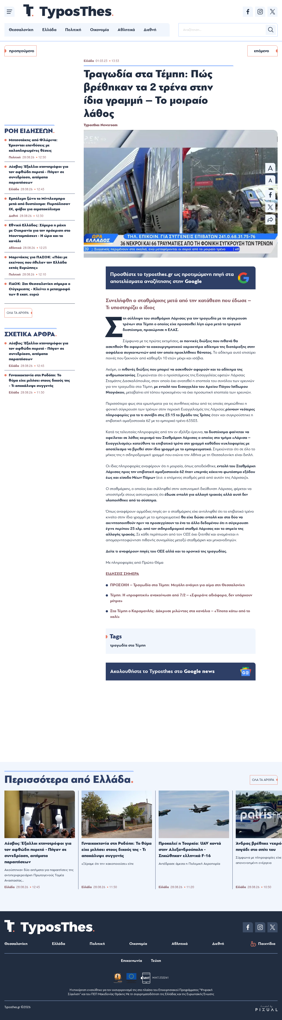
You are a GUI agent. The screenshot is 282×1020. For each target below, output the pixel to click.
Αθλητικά (126, 30)
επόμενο (261, 51)
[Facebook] (248, 12)
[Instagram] (260, 12)
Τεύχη (156, 960)
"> (172, 278)
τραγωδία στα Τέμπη (128, 645)
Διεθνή (150, 30)
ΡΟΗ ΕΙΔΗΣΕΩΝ (28, 131)
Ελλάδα (49, 30)
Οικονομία (99, 30)
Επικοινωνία (131, 960)
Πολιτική (73, 30)
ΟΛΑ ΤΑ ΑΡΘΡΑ (18, 312)
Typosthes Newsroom (100, 125)
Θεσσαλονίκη (21, 30)
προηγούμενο (21, 51)
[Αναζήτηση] (271, 30)
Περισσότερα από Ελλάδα (67, 779)
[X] (272, 12)
